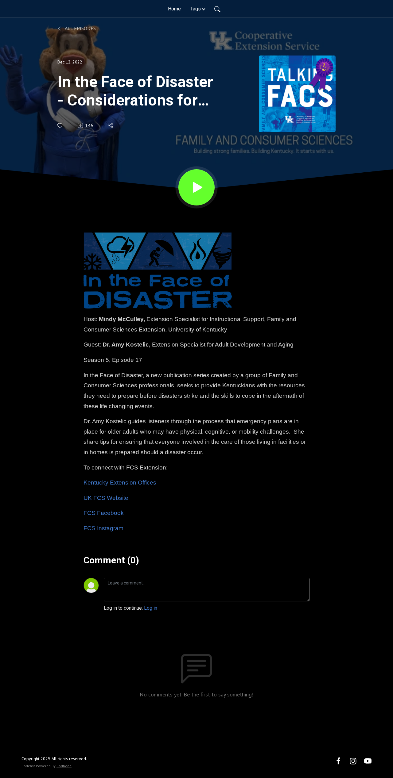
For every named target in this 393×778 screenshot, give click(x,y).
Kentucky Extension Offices (120, 482)
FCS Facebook (104, 513)
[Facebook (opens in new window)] (338, 761)
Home (174, 9)
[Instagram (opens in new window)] (353, 761)
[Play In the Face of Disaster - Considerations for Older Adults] (196, 187)
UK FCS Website (106, 498)
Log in (150, 608)
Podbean (64, 766)
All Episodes (80, 28)
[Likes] (60, 125)
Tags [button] (195, 9)
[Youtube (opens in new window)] (368, 761)
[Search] (217, 9)
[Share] (111, 125)
